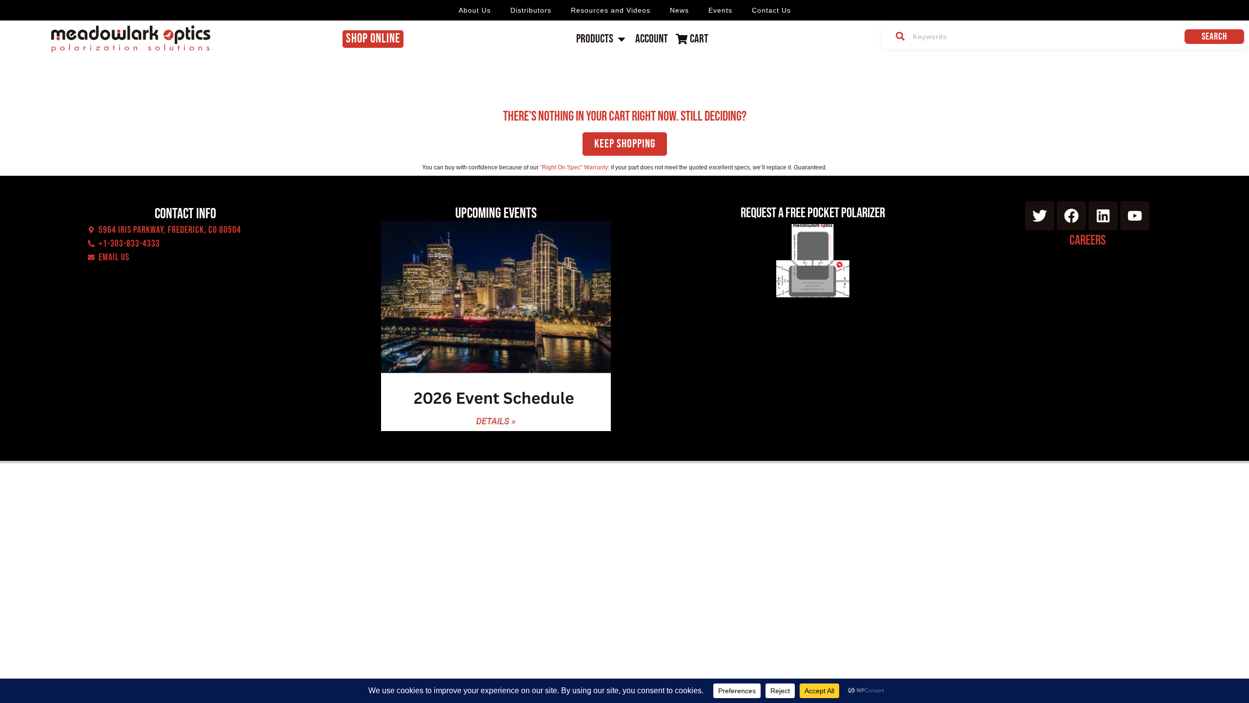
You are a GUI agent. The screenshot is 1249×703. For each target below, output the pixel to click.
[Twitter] (1039, 215)
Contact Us (771, 10)
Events (720, 10)
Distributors (530, 10)
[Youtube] (1134, 215)
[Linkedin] (1103, 215)
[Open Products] (621, 39)
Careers (1087, 240)
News (679, 10)
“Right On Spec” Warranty (574, 167)
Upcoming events (496, 213)
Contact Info (185, 214)
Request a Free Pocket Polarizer (813, 213)
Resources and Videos (610, 10)
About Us (475, 10)
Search (1214, 36)
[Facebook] (1071, 215)
